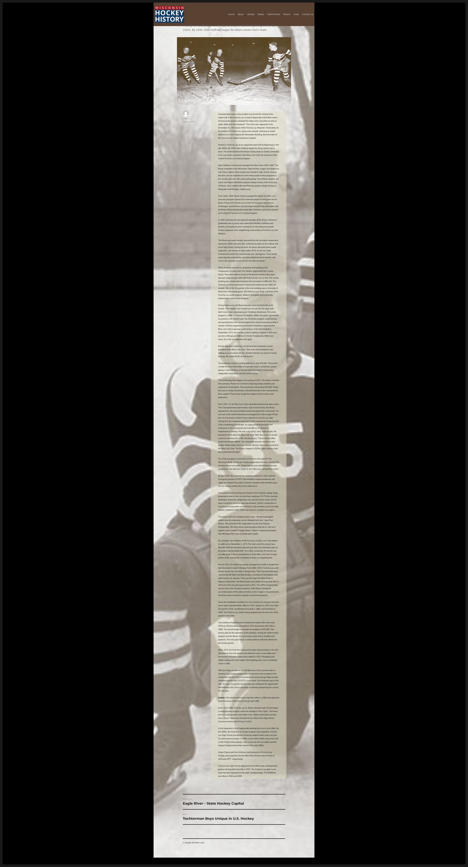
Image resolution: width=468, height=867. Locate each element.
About (241, 14)
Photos (286, 14)
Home (231, 14)
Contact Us (307, 14)
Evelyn (185, 118)
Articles (250, 14)
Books (261, 14)
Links (296, 14)
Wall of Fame (273, 14)
